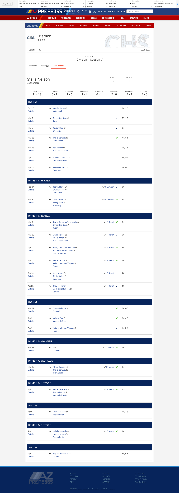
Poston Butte (58, 415)
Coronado (57, 311)
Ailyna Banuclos (60, 367)
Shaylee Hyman (60, 286)
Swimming (134, 17)
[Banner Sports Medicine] (69, 11)
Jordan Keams (59, 392)
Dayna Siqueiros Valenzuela (65, 222)
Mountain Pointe (60, 160)
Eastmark (57, 170)
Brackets (108, 25)
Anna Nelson (58, 273)
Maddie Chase (59, 108)
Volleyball (66, 17)
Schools (121, 11)
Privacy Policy (141, 479)
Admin (72, 482)
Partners (106, 479)
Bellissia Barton (59, 167)
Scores (72, 25)
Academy (73, 479)
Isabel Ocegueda (60, 431)
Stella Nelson (58, 66)
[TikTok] (94, 11)
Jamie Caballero (60, 389)
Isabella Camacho (61, 157)
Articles (102, 11)
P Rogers (110, 367)
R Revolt (110, 222)
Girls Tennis (32, 25)
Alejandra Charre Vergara (64, 263)
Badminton (80, 17)
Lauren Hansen (59, 412)
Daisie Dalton (59, 238)
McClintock (57, 111)
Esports (111, 11)
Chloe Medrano (59, 308)
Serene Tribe (58, 199)
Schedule (33, 66)
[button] (177, 4)
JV (40, 50)
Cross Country (108, 17)
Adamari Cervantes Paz (63, 250)
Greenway (57, 131)
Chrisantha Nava (60, 118)
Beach (146, 17)
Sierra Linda (58, 141)
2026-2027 (145, 50)
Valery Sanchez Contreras (64, 247)
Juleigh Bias (58, 128)
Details (31, 111)
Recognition (136, 25)
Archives (106, 476)
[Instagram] (78, 11)
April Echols (58, 148)
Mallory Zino (58, 318)
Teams (48, 25)
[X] (85, 11)
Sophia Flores (59, 187)
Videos (72, 473)
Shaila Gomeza (59, 138)
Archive (148, 25)
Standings (83, 25)
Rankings (96, 25)
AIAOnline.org (140, 482)
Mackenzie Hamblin (61, 289)
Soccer (94, 17)
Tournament (121, 25)
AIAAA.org (106, 482)
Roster (43, 66)
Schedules (60, 25)
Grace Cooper (59, 190)
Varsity (32, 50)
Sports (33, 17)
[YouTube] (89, 11)
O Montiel (110, 347)
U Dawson (109, 187)
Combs (56, 292)
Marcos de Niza (59, 253)
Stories (106, 473)
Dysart (55, 121)
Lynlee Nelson (59, 235)
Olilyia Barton (59, 276)
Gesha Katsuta (59, 260)
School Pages (140, 476)
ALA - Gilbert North (60, 150)
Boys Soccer (7, 4)
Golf (123, 17)
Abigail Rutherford (61, 453)
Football (52, 17)
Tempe (55, 266)
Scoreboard (140, 473)
